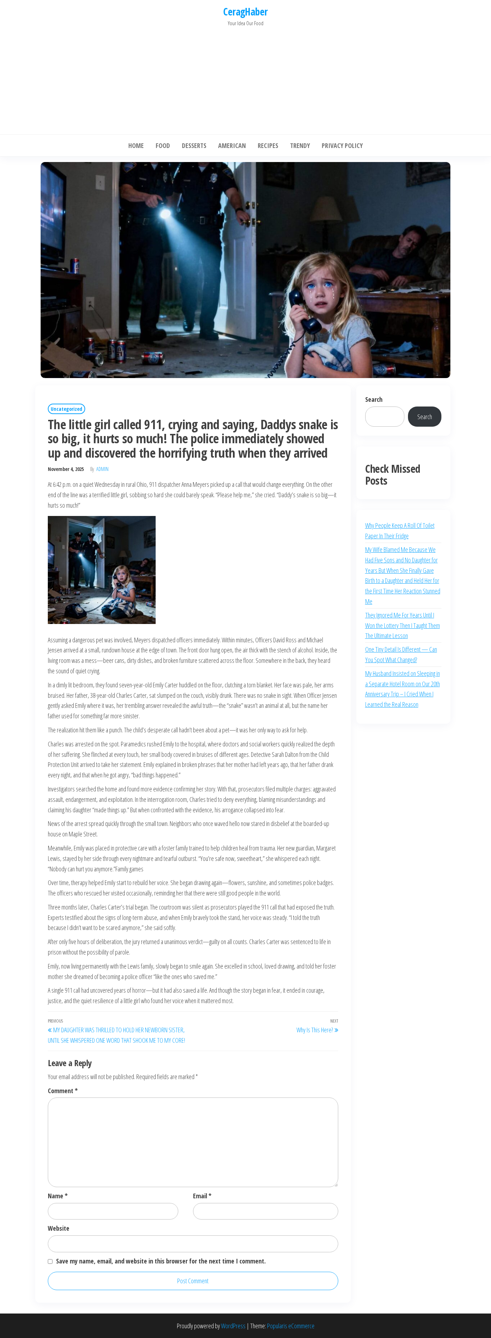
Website (58, 1228)
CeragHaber (245, 11)
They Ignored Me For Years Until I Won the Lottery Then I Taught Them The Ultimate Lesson (402, 625)
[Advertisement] (245, 78)
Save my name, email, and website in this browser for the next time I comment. (161, 1261)
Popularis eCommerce (291, 1325)
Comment (63, 1090)
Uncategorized (66, 408)
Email (202, 1195)
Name (58, 1195)
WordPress (233, 1325)
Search (373, 399)
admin (102, 469)
